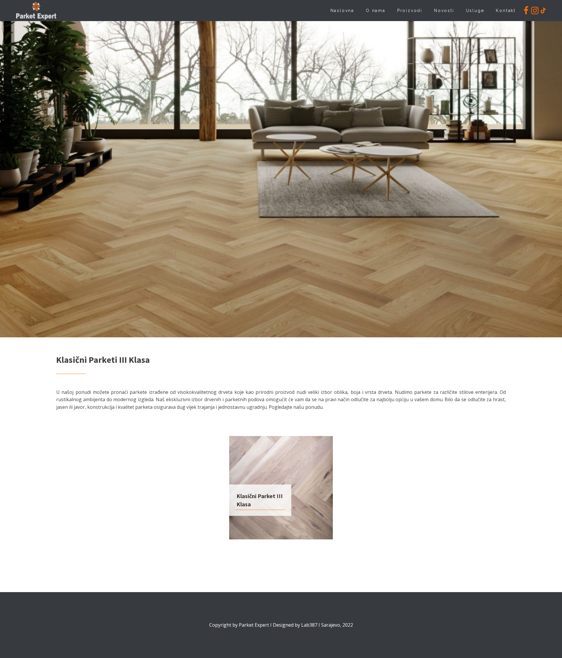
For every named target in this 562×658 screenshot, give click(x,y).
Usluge (475, 10)
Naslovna (342, 10)
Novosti (444, 10)
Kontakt (506, 10)
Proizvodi (409, 10)
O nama (375, 10)
